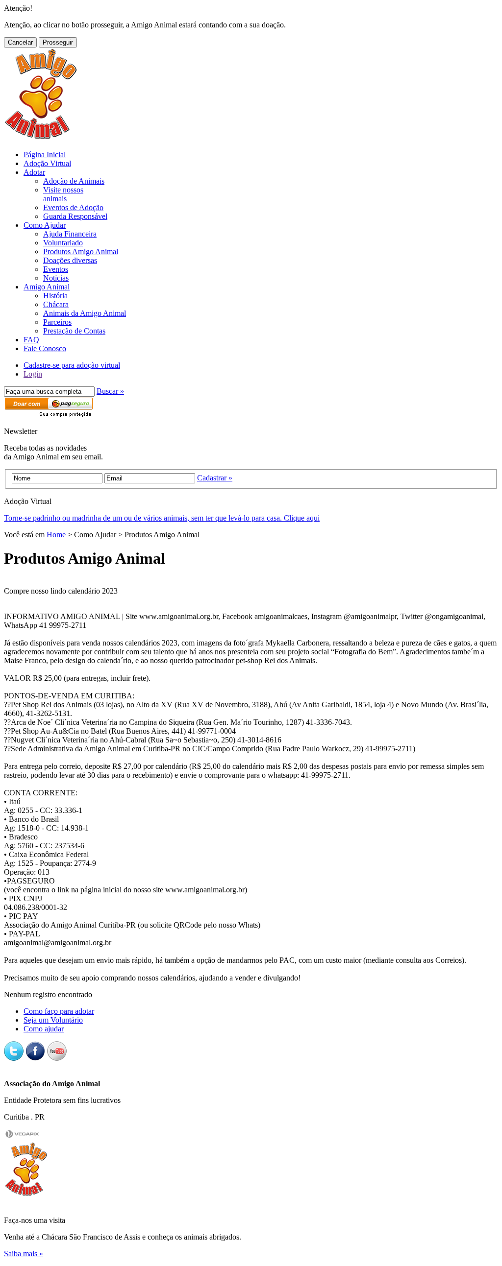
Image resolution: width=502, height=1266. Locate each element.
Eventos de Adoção (73, 207)
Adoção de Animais (73, 181)
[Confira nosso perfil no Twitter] (14, 1058)
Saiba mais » (23, 1253)
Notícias (56, 278)
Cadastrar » (214, 478)
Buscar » (110, 391)
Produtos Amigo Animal (80, 251)
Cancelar (20, 42)
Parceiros (57, 322)
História (55, 295)
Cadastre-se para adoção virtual (72, 365)
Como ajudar (44, 1029)
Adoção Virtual (47, 163)
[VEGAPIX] (22, 1136)
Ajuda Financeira (70, 234)
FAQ (31, 339)
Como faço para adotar (59, 1011)
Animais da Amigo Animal (84, 313)
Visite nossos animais (63, 194)
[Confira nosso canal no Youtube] (57, 1058)
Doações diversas (70, 260)
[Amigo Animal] (40, 138)
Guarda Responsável (75, 216)
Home (56, 534)
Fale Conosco (45, 348)
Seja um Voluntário (53, 1020)
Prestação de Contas (74, 331)
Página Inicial (45, 154)
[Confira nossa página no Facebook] (35, 1058)
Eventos (55, 269)
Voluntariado (63, 243)
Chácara (56, 304)
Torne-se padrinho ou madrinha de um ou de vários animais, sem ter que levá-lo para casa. (162, 518)
